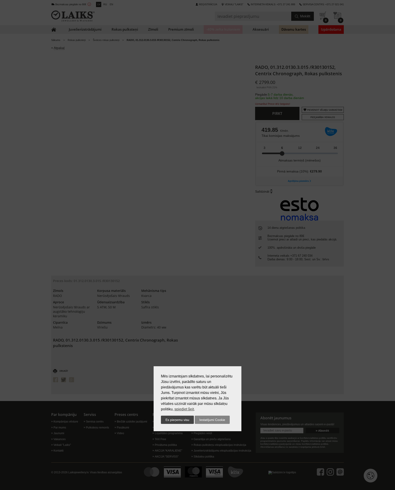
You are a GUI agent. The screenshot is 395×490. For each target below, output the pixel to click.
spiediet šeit (184, 409)
